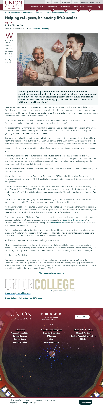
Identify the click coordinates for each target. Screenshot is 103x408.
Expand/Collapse (36, 10)
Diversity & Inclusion (51, 333)
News (92, 2)
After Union (79, 7)
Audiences (66, 2)
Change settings (29, 403)
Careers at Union (20, 342)
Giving (98, 2)
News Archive (28, 12)
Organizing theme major (73, 220)
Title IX (83, 339)
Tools (76, 2)
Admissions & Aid (37, 7)
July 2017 (39, 12)
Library (51, 339)
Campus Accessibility (20, 333)
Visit (47, 2)
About (89, 7)
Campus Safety (20, 339)
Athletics (84, 2)
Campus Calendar (20, 336)
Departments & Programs (51, 330)
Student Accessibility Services (83, 336)
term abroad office (58, 222)
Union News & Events (12, 12)
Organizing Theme (40, 29)
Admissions (20, 330)
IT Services (51, 336)
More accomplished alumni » (51, 273)
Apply (56, 2)
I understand (86, 402)
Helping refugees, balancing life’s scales (60, 12)
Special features (23, 293)
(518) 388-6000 (51, 317)
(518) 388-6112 (56, 320)
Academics (52, 7)
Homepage (10, 293)
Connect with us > (82, 317)
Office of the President (83, 330)
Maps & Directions (51, 342)
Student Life (65, 7)
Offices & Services (83, 333)
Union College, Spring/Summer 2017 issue (23, 298)
